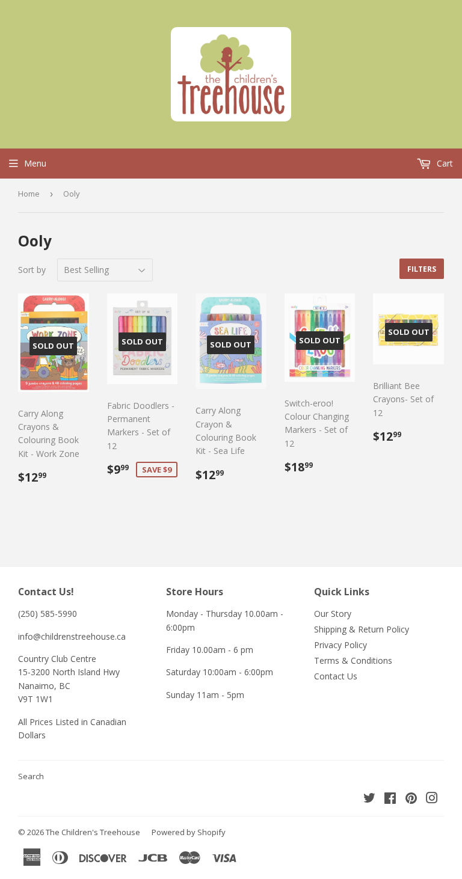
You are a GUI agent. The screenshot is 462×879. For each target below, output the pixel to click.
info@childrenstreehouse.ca (72, 636)
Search (31, 776)
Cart (443, 163)
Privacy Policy (340, 645)
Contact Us (335, 676)
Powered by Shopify (189, 832)
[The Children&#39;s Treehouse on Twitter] (369, 799)
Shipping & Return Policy (361, 629)
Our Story (332, 613)
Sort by (32, 269)
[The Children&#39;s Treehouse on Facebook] (390, 799)
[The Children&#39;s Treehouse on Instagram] (432, 799)
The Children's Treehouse (93, 832)
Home (29, 193)
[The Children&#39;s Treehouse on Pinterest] (411, 799)
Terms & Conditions (353, 660)
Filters (421, 269)
